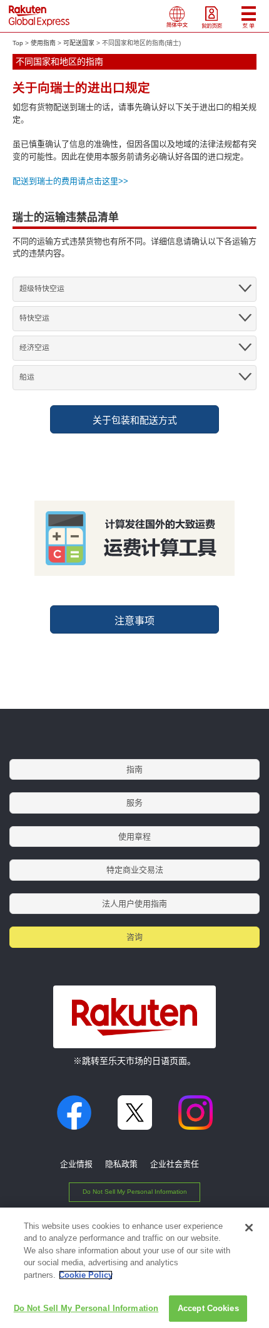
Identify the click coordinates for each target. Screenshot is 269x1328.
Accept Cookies (208, 1308)
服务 (134, 802)
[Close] (249, 1227)
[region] (134, 1268)
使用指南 (43, 43)
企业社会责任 (174, 1164)
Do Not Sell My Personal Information (135, 1191)
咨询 (134, 937)
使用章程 (134, 836)
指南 (134, 769)
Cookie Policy (86, 1275)
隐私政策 (121, 1164)
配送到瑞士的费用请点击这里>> (70, 181)
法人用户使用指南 (134, 903)
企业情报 (76, 1164)
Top (18, 43)
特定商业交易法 (134, 869)
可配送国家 (78, 43)
